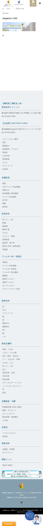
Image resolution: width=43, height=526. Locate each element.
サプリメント (7, 452)
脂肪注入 (5, 323)
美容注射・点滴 (8, 373)
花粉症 (5, 262)
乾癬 (4, 203)
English (5, 169)
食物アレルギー (8, 279)
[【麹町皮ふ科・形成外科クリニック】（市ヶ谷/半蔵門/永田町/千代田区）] (21, 485)
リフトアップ (7, 313)
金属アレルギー (8, 282)
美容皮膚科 (7, 343)
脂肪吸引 (5, 327)
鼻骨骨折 (5, 239)
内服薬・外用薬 (8, 449)
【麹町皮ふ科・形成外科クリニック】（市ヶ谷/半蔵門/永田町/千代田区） (21, 510)
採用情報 (5, 159)
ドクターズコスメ (9, 433)
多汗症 (5, 200)
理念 (4, 142)
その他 (5, 420)
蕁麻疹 (5, 276)
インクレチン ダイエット (12, 386)
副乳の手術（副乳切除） (12, 246)
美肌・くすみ (7, 349)
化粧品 (5, 427)
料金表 (5, 152)
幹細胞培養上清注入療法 (12, 407)
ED (3, 330)
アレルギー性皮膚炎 (10, 272)
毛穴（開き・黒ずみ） (11, 356)
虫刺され (5, 190)
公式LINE (6, 156)
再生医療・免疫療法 (10, 417)
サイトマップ (7, 166)
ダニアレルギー (8, 286)
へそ (4, 337)
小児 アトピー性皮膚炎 (11, 187)
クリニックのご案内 (10, 139)
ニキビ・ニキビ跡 (9, 353)
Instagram (21, 502)
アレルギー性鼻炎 (9, 269)
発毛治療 (5, 379)
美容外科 (6, 301)
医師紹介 (5, 146)
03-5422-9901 (9, 132)
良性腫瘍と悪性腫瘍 (10, 193)
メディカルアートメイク (12, 383)
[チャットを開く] (33, 517)
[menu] (39, 3)
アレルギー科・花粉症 (12, 256)
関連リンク (7, 459)
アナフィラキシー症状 (11, 289)
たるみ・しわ (7, 363)
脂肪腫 (5, 226)
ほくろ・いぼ (7, 219)
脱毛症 (5, 207)
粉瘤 (4, 223)
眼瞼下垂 (5, 229)
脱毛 (4, 393)
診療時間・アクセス (10, 149)
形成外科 (6, 214)
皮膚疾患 (6, 178)
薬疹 (4, 183)
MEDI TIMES (7, 465)
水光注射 (5, 376)
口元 (4, 310)
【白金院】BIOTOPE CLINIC (15, 123)
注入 (4, 369)
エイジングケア (8, 414)
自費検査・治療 (9, 401)
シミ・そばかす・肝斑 (11, 359)
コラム (8, 8)
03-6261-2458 (9, 116)
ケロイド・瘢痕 (8, 236)
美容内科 (6, 443)
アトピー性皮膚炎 (9, 197)
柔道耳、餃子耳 (8, 243)
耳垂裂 (5, 249)
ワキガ (5, 233)
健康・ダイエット (9, 410)
